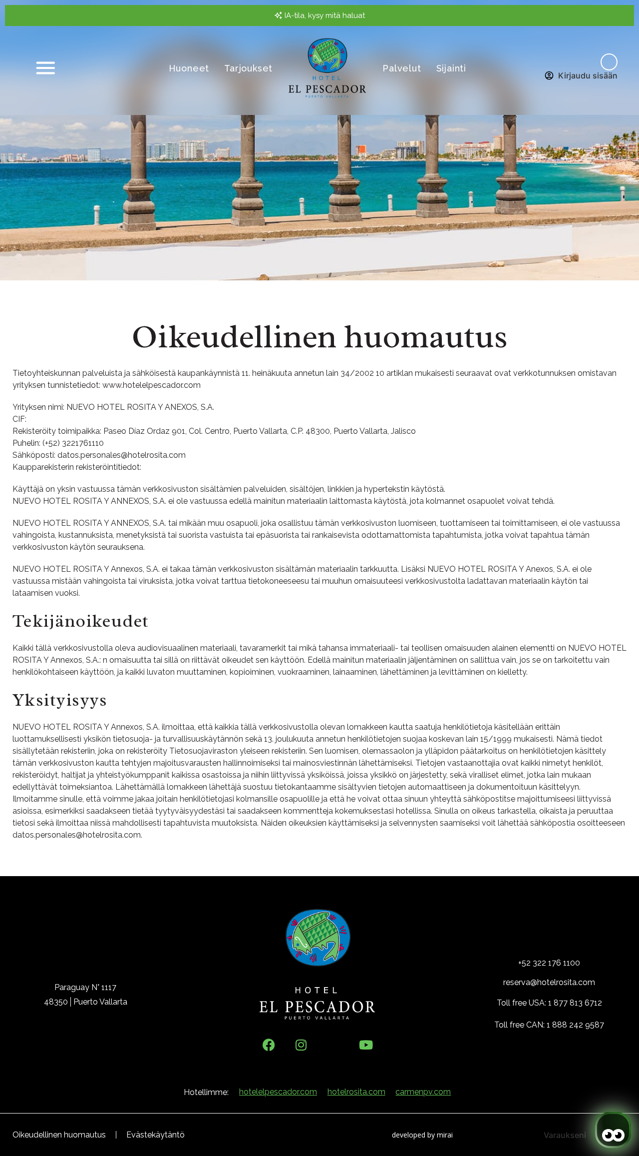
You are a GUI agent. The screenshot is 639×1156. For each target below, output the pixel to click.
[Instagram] (301, 1045)
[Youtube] (366, 1045)
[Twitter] (333, 1045)
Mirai (445, 1135)
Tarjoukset (248, 68)
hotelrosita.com (356, 1092)
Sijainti (451, 68)
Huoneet (189, 68)
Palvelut (401, 68)
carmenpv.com (423, 1092)
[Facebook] (269, 1045)
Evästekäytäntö (155, 1135)
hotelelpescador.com (278, 1092)
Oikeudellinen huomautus (59, 1135)
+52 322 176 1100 (549, 963)
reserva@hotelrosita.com (549, 982)
